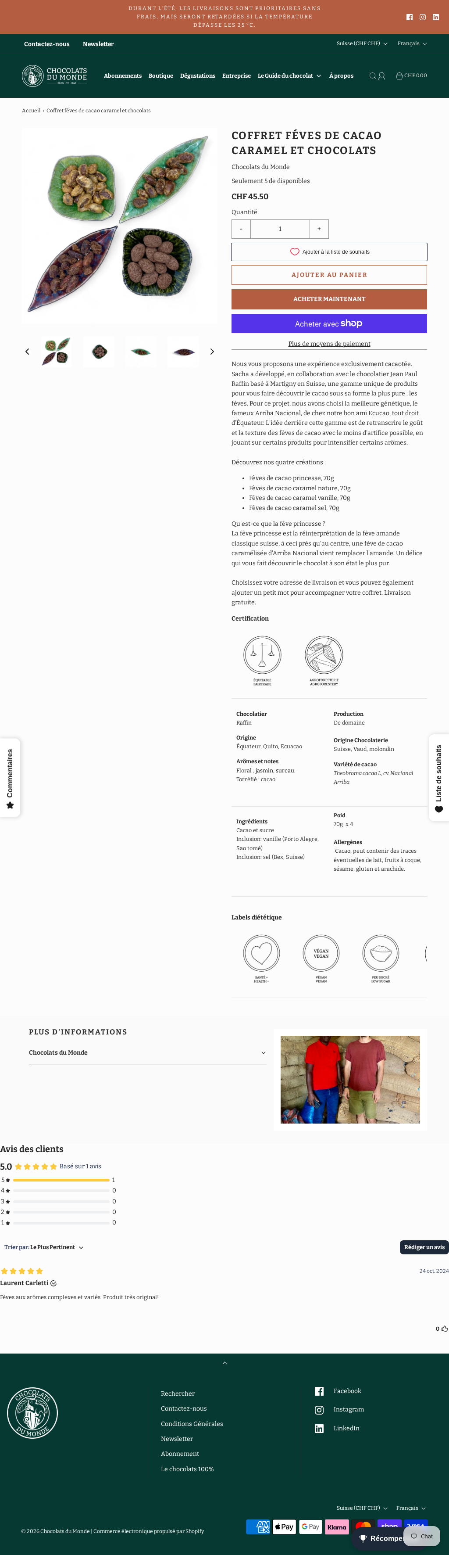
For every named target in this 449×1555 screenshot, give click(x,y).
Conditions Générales (192, 1424)
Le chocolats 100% (187, 1469)
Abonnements (123, 75)
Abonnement (180, 1454)
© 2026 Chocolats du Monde (55, 1531)
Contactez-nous (47, 44)
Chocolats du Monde (261, 167)
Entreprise (236, 75)
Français (409, 44)
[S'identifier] (382, 76)
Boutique (161, 75)
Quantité (244, 212)
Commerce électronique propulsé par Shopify (148, 1531)
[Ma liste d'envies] (391, 76)
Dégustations (197, 75)
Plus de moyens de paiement (330, 344)
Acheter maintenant (329, 299)
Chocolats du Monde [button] (58, 1052)
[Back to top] (224, 1364)
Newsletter (98, 44)
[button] (27, 351)
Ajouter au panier (329, 275)
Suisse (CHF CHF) (359, 44)
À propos (341, 75)
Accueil (31, 111)
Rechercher (178, 1393)
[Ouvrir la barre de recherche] (374, 76)
